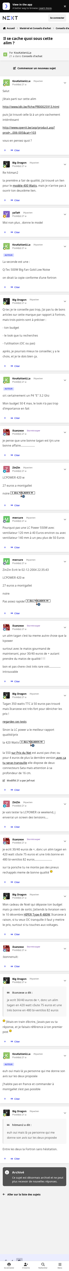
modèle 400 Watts (25, 186)
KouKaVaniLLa (22, 52)
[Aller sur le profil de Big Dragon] (6, 164)
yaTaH (16, 212)
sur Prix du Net (21, 753)
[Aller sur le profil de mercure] (6, 519)
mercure (17, 517)
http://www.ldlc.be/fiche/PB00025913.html (31, 107)
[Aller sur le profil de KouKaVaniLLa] (5, 54)
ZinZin (16, 467)
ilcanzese (18, 430)
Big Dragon (19, 162)
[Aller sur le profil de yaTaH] (6, 214)
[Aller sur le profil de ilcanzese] (6, 432)
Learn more (7, 6)
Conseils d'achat (32, 56)
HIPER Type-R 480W (37, 915)
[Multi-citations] (4, 150)
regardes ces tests (14, 722)
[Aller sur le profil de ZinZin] (6, 469)
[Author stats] (65, 82)
